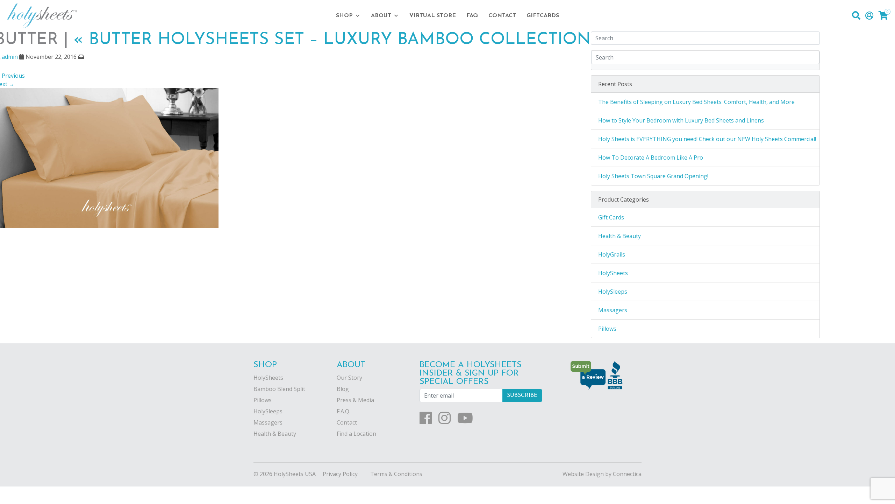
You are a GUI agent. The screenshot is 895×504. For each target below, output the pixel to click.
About (381, 16)
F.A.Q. (343, 411)
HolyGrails (611, 254)
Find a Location (356, 434)
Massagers (612, 310)
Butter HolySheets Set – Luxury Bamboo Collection (332, 39)
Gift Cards (611, 217)
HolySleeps (612, 291)
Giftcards (543, 16)
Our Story (349, 378)
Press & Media (355, 400)
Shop (344, 16)
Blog (343, 389)
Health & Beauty (619, 236)
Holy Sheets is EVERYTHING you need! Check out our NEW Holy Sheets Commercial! (707, 139)
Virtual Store (432, 16)
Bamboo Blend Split (279, 389)
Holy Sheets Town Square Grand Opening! (653, 176)
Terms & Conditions (396, 474)
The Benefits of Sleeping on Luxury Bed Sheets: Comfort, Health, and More (696, 102)
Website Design (583, 474)
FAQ (472, 16)
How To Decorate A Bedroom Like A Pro (650, 157)
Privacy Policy (340, 474)
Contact (502, 16)
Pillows (607, 328)
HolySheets (613, 273)
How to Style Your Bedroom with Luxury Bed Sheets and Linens (681, 120)
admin (10, 57)
